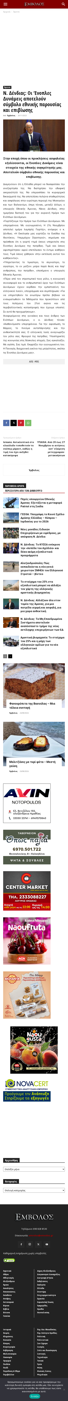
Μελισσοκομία (9, 1353)
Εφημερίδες (42, 1305)
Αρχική (6, 11)
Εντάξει (35, 1396)
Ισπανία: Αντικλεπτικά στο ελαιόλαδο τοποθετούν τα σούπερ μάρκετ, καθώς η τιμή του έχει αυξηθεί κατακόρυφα (18, 449)
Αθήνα (6, 1274)
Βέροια (6, 1305)
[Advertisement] (34, 49)
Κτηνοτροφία (9, 1346)
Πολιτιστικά (42, 1339)
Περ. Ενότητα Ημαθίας (47, 1333)
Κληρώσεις (8, 1336)
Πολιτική (41, 1336)
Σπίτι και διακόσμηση (47, 1350)
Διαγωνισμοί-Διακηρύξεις (48, 1274)
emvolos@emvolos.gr (41, 1235)
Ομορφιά (7, 1360)
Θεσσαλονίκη (43, 1312)
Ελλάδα (40, 1288)
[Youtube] (47, 1244)
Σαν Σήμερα (42, 1343)
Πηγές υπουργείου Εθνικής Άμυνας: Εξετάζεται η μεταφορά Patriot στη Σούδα (41, 503)
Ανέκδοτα (7, 1295)
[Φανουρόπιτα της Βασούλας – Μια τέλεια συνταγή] (34, 685)
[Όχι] (64, 1389)
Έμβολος (11, 115)
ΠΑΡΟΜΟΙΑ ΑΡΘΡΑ (14, 486)
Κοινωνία (7, 1339)
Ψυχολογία (42, 1374)
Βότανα (6, 1312)
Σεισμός (40, 1346)
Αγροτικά (7, 1270)
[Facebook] (6, 423)
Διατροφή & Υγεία (45, 1277)
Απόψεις (7, 1298)
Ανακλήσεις (8, 1288)
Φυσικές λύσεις (44, 1371)
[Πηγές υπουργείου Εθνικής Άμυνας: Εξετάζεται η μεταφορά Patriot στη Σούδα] (11, 502)
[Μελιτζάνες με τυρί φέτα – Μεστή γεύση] (34, 744)
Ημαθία (40, 1309)
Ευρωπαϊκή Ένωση (45, 1302)
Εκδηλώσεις (42, 1281)
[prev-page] (5, 656)
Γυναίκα (6, 1315)
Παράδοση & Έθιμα (11, 1371)
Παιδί (5, 1367)
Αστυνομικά (8, 1302)
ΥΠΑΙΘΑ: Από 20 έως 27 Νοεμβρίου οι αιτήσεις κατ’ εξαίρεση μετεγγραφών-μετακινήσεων (51, 449)
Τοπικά (40, 1360)
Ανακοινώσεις (9, 1291)
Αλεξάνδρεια (9, 1281)
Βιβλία (6, 1309)
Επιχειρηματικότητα (46, 1295)
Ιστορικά (7, 1329)
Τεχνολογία (42, 1357)
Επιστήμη (41, 1291)
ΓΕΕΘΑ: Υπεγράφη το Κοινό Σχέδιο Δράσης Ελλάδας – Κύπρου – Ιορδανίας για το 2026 (42, 518)
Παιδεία (6, 1364)
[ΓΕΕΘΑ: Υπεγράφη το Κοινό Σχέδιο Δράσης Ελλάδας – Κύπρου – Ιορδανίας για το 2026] (11, 517)
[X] (13, 423)
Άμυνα (16, 11)
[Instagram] (30, 1244)
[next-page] (10, 656)
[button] (5, 4)
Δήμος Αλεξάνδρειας (46, 1270)
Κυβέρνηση (8, 1350)
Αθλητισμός (8, 1277)
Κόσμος (6, 1343)
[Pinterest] (21, 423)
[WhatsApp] (28, 423)
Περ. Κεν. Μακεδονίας (46, 1329)
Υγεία (39, 1364)
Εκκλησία (41, 1284)
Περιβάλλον (8, 1374)
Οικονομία (7, 1357)
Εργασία (41, 1298)
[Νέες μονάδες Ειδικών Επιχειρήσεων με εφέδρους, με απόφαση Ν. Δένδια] (11, 533)
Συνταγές (41, 1353)
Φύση (39, 1367)
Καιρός (6, 1333)
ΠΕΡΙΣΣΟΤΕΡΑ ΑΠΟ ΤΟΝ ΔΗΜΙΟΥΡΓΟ (23, 490)
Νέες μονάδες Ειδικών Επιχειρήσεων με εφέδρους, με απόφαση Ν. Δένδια (41, 533)
